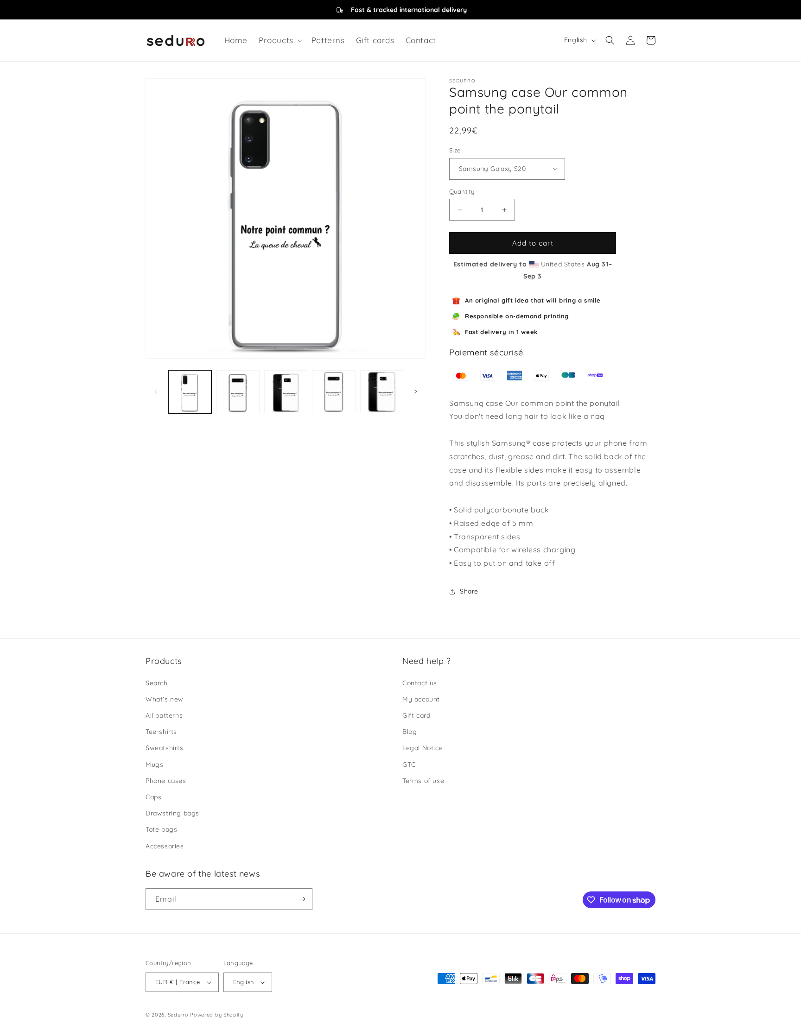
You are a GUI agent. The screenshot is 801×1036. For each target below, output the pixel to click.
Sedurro (178, 1014)
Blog (409, 731)
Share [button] (469, 591)
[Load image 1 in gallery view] (189, 391)
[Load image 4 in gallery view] (333, 391)
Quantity (461, 191)
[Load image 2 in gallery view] (237, 391)
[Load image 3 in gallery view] (285, 391)
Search (157, 683)
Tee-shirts (161, 731)
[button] (279, 40)
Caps (153, 797)
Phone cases (166, 781)
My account (421, 699)
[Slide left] (156, 391)
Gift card (416, 715)
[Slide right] (416, 391)
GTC (409, 764)
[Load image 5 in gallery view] (381, 391)
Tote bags (161, 829)
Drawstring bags (172, 813)
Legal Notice (422, 748)
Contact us (419, 683)
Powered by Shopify (216, 1014)
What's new (165, 699)
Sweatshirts (165, 748)
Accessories (165, 846)
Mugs (154, 764)
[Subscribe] (302, 899)
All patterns (164, 715)
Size (455, 150)
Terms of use (423, 781)
